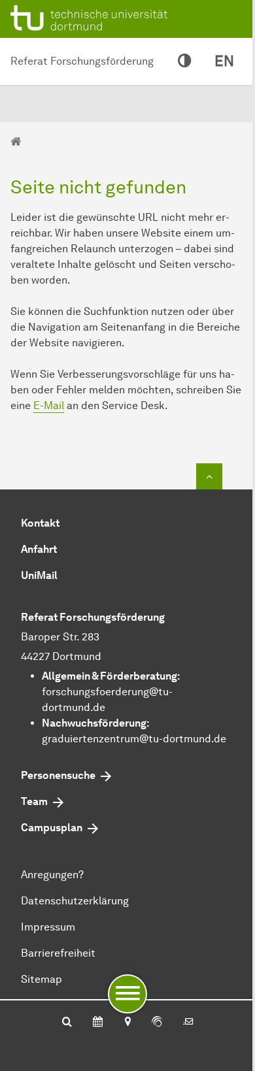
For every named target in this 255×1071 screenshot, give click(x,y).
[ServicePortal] (157, 1022)
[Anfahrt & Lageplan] (127, 1022)
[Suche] (67, 1022)
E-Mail (48, 405)
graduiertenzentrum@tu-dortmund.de (134, 739)
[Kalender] (97, 1022)
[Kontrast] (184, 61)
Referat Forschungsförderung (82, 61)
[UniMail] (188, 1022)
